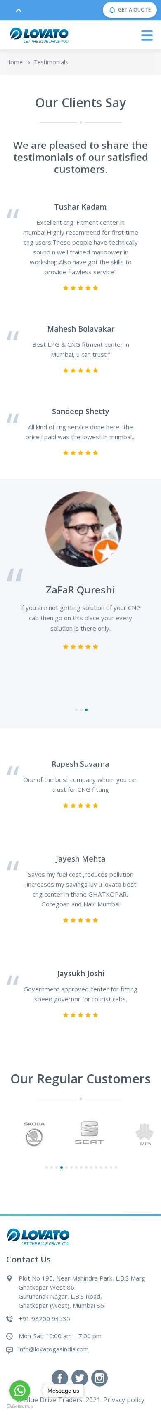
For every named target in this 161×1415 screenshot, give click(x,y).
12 (101, 1168)
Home (14, 62)
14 (111, 1168)
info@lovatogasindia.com (54, 1349)
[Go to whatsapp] (19, 1390)
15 (116, 1168)
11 (96, 1168)
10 (91, 1168)
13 (106, 1168)
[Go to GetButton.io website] (20, 1406)
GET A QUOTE (134, 9)
